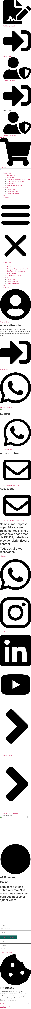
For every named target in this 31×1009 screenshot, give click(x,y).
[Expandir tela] (4, 1006)
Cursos (5, 187)
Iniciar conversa (9, 937)
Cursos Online (11, 189)
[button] (15, 230)
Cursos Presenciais (13, 191)
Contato (6, 198)
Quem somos (11, 175)
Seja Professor (11, 183)
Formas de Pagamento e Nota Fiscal (18, 179)
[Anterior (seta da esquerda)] (1, 1008)
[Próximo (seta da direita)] (4, 1008)
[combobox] (2, 929)
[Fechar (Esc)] (11, 1006)
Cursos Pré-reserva (13, 193)
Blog (4, 196)
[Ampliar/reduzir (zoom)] (1, 1006)
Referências (10, 177)
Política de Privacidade (14, 185)
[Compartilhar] (8, 1006)
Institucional (7, 173)
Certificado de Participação (16, 181)
